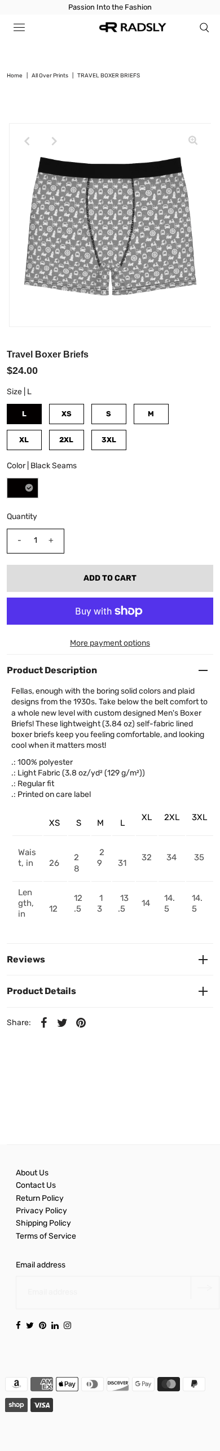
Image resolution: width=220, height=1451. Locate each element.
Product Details (41, 991)
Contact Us (36, 1185)
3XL (109, 439)
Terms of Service (46, 1236)
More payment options (110, 643)
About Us (32, 1173)
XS (66, 413)
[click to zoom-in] (193, 141)
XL (24, 439)
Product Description (52, 670)
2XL (66, 439)
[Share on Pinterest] (81, 1022)
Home (15, 75)
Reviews (26, 959)
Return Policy (40, 1198)
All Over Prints (50, 75)
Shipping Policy (43, 1223)
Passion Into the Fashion (110, 7)
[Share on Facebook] (44, 1022)
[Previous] (27, 141)
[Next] (54, 141)
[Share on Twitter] (62, 1022)
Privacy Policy (41, 1210)
